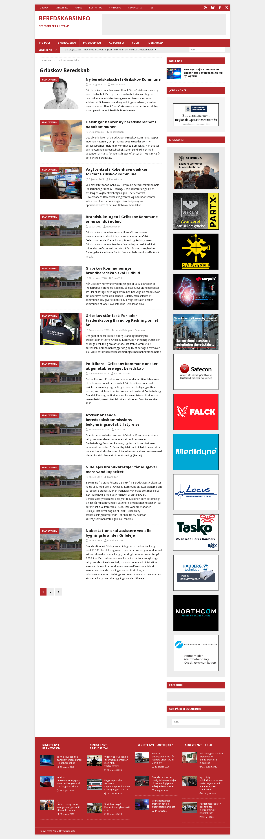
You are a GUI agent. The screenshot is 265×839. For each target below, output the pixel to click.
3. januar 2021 (96, 179)
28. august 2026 (114, 793)
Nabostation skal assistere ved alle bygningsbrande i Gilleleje (118, 533)
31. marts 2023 (96, 131)
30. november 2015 (99, 429)
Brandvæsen (67, 42)
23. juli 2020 (95, 226)
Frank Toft (117, 278)
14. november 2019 (99, 330)
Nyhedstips (115, 7)
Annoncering (135, 7)
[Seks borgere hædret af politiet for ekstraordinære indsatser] (189, 757)
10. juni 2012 (95, 476)
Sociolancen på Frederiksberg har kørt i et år (117, 807)
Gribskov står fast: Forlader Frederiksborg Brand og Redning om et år (122, 320)
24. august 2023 (97, 84)
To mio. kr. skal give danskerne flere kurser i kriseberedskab (69, 759)
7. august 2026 (161, 790)
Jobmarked (155, 42)
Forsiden (43, 7)
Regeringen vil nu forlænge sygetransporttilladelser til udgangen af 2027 (117, 785)
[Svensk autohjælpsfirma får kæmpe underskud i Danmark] (142, 757)
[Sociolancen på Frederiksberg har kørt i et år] (94, 808)
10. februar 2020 (98, 278)
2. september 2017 (99, 373)
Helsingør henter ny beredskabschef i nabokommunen (121, 124)
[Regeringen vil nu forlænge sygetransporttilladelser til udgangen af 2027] (94, 784)
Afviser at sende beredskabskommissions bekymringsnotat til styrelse (113, 420)
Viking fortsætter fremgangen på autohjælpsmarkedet (163, 803)
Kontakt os (95, 7)
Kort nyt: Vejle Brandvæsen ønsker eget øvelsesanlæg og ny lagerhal (203, 73)
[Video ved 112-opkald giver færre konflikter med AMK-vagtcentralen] (94, 760)
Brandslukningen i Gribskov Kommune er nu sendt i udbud (122, 219)
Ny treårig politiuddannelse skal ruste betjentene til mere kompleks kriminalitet (211, 783)
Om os (78, 7)
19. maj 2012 (95, 540)
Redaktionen (118, 84)
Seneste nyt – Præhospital (99, 746)
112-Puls (44, 42)
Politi (136, 42)
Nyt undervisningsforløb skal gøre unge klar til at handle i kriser (68, 805)
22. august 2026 (114, 814)
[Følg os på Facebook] (220, 8)
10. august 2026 (162, 766)
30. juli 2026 (207, 817)
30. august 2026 (114, 770)
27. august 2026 (67, 790)
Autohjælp (117, 42)
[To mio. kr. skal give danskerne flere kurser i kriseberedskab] (47, 760)
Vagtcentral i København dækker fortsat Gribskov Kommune (117, 171)
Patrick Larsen (122, 373)
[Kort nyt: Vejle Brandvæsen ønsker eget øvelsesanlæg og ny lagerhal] (174, 73)
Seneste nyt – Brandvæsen (51, 746)
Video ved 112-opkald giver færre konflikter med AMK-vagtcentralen (116, 761)
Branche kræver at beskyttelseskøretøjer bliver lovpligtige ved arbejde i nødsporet (164, 781)
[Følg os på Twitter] (227, 8)
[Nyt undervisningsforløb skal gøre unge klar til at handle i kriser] (47, 805)
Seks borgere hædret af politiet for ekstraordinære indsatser (211, 758)
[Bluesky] (212, 8)
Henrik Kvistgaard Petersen (130, 330)
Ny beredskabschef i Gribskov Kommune (123, 79)
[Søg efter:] (207, 49)
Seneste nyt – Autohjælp (155, 745)
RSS (151, 7)
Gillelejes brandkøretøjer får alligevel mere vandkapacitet (121, 469)
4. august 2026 (209, 793)
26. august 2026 (209, 766)
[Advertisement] (163, 24)
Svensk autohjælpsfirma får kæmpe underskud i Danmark (163, 758)
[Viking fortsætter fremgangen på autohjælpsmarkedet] (142, 804)
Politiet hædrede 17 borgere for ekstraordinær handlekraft (210, 808)
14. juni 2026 (161, 810)
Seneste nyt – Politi (199, 745)
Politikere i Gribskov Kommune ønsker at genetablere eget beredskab (122, 366)
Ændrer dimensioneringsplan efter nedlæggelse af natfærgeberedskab (68, 782)
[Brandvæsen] (61, 93)
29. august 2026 (67, 767)
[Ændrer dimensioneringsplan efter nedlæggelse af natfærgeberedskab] (47, 781)
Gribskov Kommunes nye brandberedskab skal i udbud (113, 270)
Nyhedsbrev (62, 7)
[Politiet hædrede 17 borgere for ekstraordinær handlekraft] (189, 807)
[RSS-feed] (205, 8)
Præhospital (92, 42)
